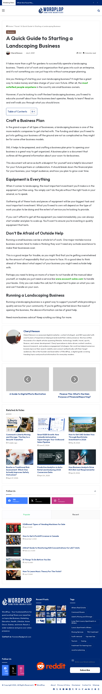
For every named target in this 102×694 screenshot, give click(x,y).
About (53, 685)
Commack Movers (78, 612)
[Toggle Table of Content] (31, 111)
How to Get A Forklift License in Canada (41, 536)
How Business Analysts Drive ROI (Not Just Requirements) (81, 468)
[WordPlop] (51, 10)
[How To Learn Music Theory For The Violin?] (13, 575)
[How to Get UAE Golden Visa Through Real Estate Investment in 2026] (82, 424)
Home (10, 26)
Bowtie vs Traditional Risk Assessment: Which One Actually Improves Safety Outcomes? (17, 471)
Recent (75, 514)
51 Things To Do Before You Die (37, 559)
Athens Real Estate (78, 608)
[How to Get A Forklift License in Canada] (13, 540)
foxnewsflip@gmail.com (21, 637)
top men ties (90, 636)
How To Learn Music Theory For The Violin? (42, 571)
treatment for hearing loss (81, 645)
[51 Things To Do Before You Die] (13, 563)
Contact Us (86, 685)
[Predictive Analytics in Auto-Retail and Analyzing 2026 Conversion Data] (51, 457)
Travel (16, 26)
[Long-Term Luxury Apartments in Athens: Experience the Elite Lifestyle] (51, 608)
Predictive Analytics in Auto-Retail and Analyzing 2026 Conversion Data (50, 469)
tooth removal (76, 636)
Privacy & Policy (63, 685)
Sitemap (96, 685)
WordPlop (41, 685)
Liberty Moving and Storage (81, 617)
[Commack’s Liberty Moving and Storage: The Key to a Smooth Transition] (19, 424)
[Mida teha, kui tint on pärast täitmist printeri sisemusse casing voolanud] (40, 620)
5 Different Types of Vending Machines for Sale (44, 524)
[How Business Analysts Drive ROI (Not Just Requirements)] (82, 457)
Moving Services (77, 632)
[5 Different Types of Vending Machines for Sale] (13, 528)
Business (11, 32)
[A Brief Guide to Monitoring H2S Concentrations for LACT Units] (13, 551)
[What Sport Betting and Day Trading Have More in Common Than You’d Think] (40, 614)
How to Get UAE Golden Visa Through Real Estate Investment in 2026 (81, 437)
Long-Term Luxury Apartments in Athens (83, 622)
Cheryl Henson (16, 53)
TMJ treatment (92, 632)
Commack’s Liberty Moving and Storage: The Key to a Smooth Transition (18, 437)
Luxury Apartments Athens (81, 627)
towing (83, 641)
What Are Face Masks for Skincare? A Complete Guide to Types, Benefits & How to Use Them (54, 3)
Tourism (74, 641)
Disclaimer (76, 685)
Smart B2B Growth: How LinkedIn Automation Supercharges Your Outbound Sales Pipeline (50, 438)
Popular (26, 514)
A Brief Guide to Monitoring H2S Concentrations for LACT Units (51, 548)
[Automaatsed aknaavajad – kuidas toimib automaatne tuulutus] (51, 620)
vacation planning (78, 650)
